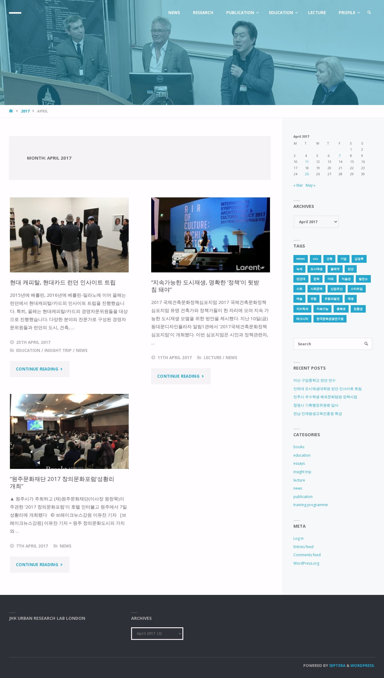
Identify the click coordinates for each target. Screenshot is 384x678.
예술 (299, 299)
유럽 (313, 299)
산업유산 (337, 289)
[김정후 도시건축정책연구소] (15, 13)
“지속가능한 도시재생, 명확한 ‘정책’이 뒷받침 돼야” (205, 285)
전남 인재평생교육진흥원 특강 (317, 413)
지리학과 (302, 309)
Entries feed (303, 546)
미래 (331, 279)
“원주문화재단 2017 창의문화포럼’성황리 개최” (62, 482)
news (82, 350)
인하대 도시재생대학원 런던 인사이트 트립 (327, 388)
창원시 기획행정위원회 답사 (315, 405)
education (28, 350)
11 (307, 161)
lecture (212, 357)
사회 (299, 289)
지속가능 (322, 309)
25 (307, 174)
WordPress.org (306, 563)
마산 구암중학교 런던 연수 (314, 380)
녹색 (299, 269)
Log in (298, 538)
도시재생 (316, 269)
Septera (337, 665)
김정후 (359, 259)
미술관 (346, 279)
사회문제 (316, 289)
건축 (329, 259)
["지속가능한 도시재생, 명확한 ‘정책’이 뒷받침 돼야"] (210, 234)
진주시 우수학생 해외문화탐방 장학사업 (325, 396)
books (298, 446)
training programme (310, 504)
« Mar (298, 185)
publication (303, 496)
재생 (351, 299)
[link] (369, 13)
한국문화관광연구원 (330, 319)
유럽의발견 (332, 299)
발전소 (363, 279)
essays (299, 463)
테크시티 (302, 319)
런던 (351, 269)
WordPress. (362, 665)
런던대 (300, 279)
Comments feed (307, 554)
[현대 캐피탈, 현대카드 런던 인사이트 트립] (69, 234)
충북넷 (341, 309)
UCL (315, 259)
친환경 (358, 309)
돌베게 (335, 269)
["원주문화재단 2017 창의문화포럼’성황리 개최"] (69, 431)
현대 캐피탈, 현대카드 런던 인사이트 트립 (63, 282)
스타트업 (357, 289)
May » (310, 185)
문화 (317, 279)
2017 (25, 111)
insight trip (58, 350)
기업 (343, 259)
